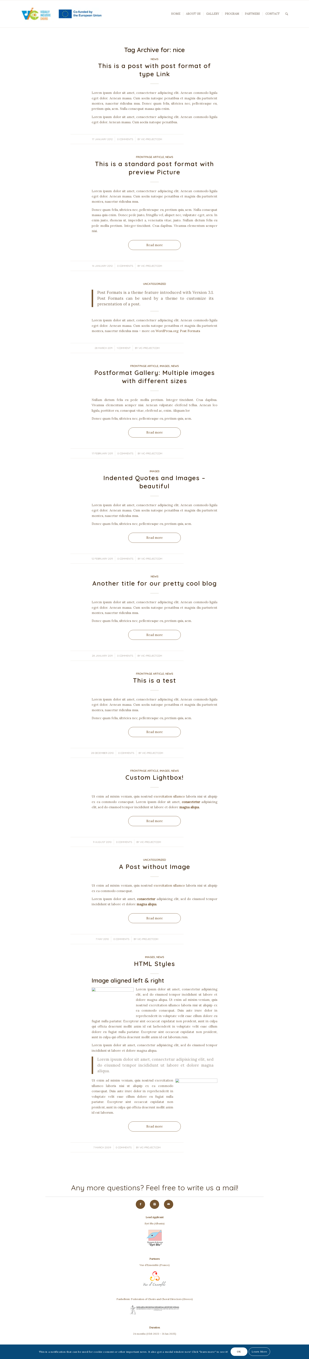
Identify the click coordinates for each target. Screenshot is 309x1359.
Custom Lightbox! (154, 777)
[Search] (287, 14)
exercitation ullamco (169, 796)
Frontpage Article (150, 157)
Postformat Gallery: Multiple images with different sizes (154, 377)
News (154, 59)
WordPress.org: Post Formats (178, 331)
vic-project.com (151, 139)
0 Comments (125, 139)
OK (239, 1351)
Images (165, 366)
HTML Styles (154, 964)
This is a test (154, 680)
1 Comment (124, 348)
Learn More (259, 1351)
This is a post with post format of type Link (154, 70)
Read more (154, 245)
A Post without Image (154, 867)
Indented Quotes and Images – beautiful (154, 482)
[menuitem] (175, 14)
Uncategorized (154, 283)
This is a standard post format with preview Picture (154, 168)
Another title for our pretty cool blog (154, 583)
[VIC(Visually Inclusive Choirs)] (60, 14)
